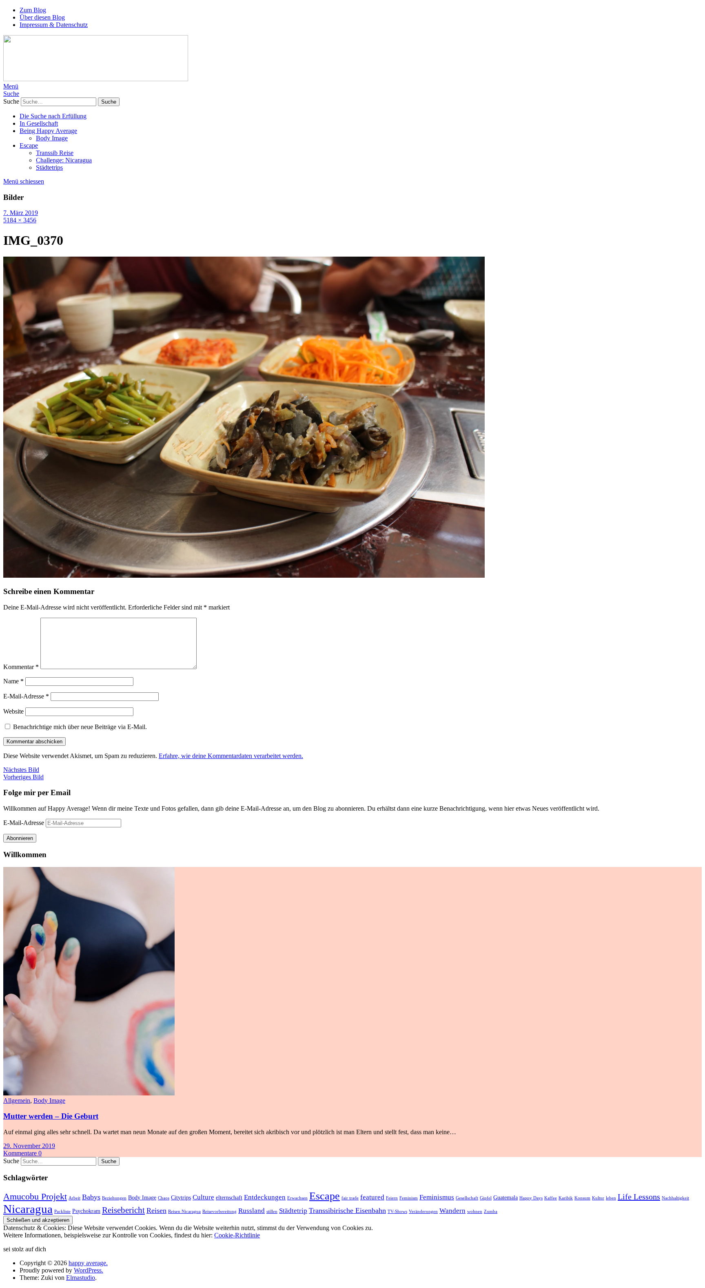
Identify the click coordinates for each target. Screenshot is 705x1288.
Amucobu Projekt (35, 1196)
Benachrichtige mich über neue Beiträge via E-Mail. (80, 726)
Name (13, 681)
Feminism (408, 1198)
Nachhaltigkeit (675, 1198)
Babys (91, 1197)
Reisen (156, 1210)
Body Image (52, 138)
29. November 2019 (29, 1145)
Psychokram (86, 1211)
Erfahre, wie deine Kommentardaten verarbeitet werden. (231, 755)
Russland (251, 1211)
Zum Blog (33, 10)
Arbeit (74, 1198)
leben (611, 1198)
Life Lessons (639, 1196)
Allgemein (16, 1100)
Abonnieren (20, 838)
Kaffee (550, 1198)
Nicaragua (28, 1208)
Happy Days (531, 1198)
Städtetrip (293, 1211)
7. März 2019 (20, 212)
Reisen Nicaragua (184, 1211)
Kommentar (21, 666)
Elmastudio (80, 1277)
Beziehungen (114, 1198)
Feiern (392, 1198)
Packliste (62, 1211)
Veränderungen (423, 1211)
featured (372, 1197)
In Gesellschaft (39, 123)
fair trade (350, 1198)
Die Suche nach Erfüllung (53, 116)
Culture (203, 1197)
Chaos (163, 1198)
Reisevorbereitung (219, 1211)
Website (13, 711)
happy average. (88, 1262)
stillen (271, 1211)
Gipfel (486, 1198)
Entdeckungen (265, 1197)
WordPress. (88, 1270)
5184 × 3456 (19, 220)
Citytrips (181, 1197)
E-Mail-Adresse (26, 696)
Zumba (490, 1211)
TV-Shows (397, 1211)
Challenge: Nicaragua (64, 160)
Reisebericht (123, 1210)
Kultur (598, 1198)
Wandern (452, 1211)
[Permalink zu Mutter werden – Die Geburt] (89, 1093)
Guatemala (505, 1197)
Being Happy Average (48, 130)
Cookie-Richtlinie (237, 1235)
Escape (29, 145)
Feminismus (436, 1197)
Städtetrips (49, 167)
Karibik (566, 1198)
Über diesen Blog (42, 17)
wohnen (474, 1211)
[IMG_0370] (244, 575)
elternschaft (229, 1197)
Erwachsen (297, 1198)
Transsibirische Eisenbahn (347, 1210)
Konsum (582, 1198)
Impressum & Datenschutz (54, 24)
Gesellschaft (467, 1198)
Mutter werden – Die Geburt (50, 1116)
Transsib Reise (54, 152)
